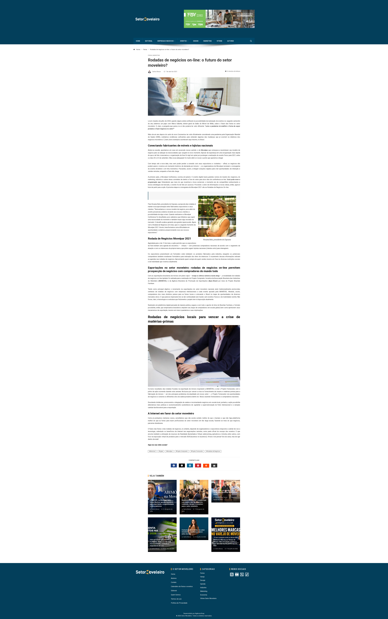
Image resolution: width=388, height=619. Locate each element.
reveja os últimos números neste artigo (206, 276)
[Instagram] (232, 574)
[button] (219, 19)
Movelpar (204, 150)
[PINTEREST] (198, 465)
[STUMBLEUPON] (206, 466)
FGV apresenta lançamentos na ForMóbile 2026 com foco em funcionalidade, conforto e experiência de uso (161, 543)
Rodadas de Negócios (213, 451)
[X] (242, 574)
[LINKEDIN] (190, 465)
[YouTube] (237, 574)
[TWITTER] (182, 465)
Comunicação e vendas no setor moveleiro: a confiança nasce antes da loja (193, 532)
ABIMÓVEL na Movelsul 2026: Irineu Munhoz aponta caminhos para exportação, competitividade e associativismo (162, 503)
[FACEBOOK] (174, 465)
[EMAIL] (214, 465)
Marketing (156, 55)
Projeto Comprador (182, 451)
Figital (161, 451)
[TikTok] (247, 574)
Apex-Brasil (213, 281)
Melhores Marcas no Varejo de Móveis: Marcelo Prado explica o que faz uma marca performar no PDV (225, 543)
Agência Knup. (200, 613)
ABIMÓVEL (163, 281)
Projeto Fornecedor (197, 451)
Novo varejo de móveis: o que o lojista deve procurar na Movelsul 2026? (225, 492)
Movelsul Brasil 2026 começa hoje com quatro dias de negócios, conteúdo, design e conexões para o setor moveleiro (194, 503)
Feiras (150, 55)
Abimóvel (152, 451)
